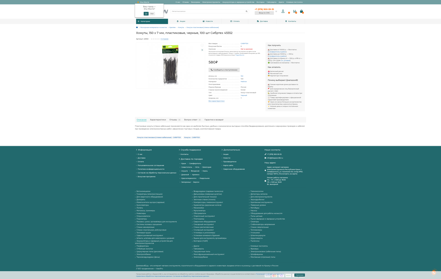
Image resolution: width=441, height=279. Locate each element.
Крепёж (172, 27)
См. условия (285, 60)
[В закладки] (202, 45)
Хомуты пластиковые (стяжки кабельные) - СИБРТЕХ (159, 137)
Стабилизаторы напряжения (263, 224)
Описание (142, 120)
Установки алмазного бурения (207, 235)
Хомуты (181, 27)
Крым (183, 163)
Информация (145, 150)
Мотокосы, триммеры (146, 211)
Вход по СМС (264, 13)
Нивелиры (141, 213)
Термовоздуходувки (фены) (148, 257)
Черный (244, 95)
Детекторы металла (259, 194)
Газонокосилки (257, 191)
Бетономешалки (143, 191)
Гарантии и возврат (214, 120)
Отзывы (185, 2)
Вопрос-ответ (192, 120)
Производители (229, 162)
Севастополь (186, 167)
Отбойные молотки (145, 249)
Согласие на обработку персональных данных (191, 276)
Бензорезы (195, 2)
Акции (182, 21)
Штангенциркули (258, 235)
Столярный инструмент (204, 230)
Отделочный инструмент (204, 216)
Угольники (255, 233)
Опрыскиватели (143, 216)
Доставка (264, 21)
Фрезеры (255, 249)
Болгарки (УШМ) (201, 241)
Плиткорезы (199, 219)
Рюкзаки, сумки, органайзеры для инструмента (157, 222)
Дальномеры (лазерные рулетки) (208, 194)
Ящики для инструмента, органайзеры (210, 238)
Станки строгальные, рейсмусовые (151, 230)
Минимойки (199, 208)
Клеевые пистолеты (294, 2)
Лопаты (140, 208)
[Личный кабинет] (283, 11)
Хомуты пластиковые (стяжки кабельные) (203, 27)
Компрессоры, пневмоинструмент (208, 202)
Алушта (184, 171)
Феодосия (195, 171)
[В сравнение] (202, 50)
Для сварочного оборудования (150, 197)
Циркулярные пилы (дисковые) (150, 251)
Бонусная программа (146, 176)
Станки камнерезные (145, 227)
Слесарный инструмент (204, 224)
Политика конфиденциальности (151, 169)
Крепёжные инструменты (262, 202)
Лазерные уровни (258, 205)
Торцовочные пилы (202, 251)
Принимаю (300, 275)
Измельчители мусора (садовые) (151, 202)
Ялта (197, 167)
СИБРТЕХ (244, 43)
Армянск (195, 175)
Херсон (196, 182)
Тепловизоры (256, 230)
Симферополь (195, 163)
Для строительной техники (205, 197)
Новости (209, 21)
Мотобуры (255, 208)
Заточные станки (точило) (204, 200)
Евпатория (206, 167)
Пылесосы (255, 241)
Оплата (236, 21)
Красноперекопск (188, 178)
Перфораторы (143, 246)
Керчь (205, 171)
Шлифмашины (257, 254)
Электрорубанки (201, 257)
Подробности (239, 55)
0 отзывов (164, 39)
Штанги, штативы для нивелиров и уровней (155, 238)
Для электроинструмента (261, 197)
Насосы (254, 211)
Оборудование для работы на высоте (266, 213)
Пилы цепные (256, 216)
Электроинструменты (211, 2)
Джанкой (185, 175)
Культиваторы (143, 205)
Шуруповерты (257, 238)
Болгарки (260, 2)
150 (242, 76)
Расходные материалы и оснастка (153, 27)
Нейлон (244, 81)
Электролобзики (144, 254)
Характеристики (158, 120)
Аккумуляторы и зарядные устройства (238, 2)
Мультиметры (199, 211)
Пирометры (142, 219)
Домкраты (141, 200)
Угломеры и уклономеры (204, 233)
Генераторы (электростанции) (150, 194)
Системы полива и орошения (149, 224)
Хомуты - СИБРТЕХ (192, 137)
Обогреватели (200, 213)
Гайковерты (271, 2)
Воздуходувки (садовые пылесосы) (208, 191)
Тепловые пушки (144, 233)
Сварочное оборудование (234, 169)
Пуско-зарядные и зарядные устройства (268, 219)
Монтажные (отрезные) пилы (263, 257)
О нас (178, 2)
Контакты (292, 21)
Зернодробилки (257, 200)
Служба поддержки (191, 150)
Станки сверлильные (260, 227)
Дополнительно (232, 150)
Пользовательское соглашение (151, 165)
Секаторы (255, 222)
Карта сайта (228, 165)
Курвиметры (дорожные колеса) (207, 205)
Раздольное (205, 178)
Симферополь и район (277, 52)
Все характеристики (217, 101)
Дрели (281, 2)
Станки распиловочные (204, 227)
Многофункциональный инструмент (209, 254)
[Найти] (246, 11)
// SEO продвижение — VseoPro (149, 269)
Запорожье (186, 182)
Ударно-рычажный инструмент (150, 235)
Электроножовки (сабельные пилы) (266, 251)
